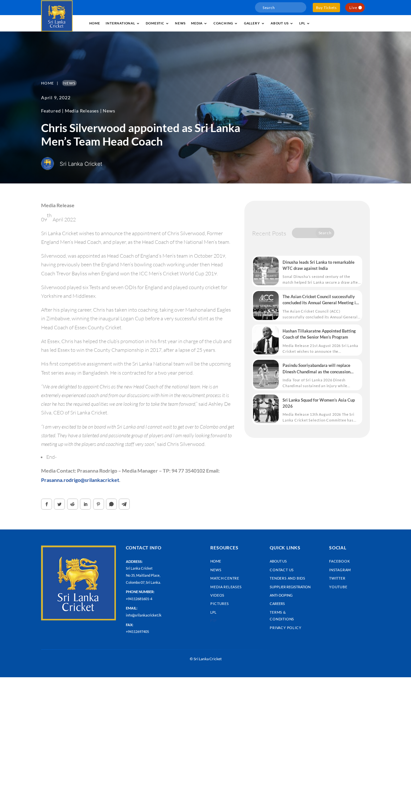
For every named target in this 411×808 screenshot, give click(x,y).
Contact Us (282, 570)
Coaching (223, 23)
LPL (302, 23)
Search (325, 232)
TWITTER (337, 578)
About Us (278, 561)
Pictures (219, 603)
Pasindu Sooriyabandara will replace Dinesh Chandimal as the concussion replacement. (316, 369)
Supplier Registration (290, 587)
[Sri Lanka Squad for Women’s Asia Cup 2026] (266, 409)
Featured (51, 110)
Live (353, 7)
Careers (277, 603)
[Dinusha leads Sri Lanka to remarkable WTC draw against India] (266, 271)
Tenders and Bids (287, 578)
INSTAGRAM (340, 570)
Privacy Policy (285, 628)
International (120, 23)
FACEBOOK (339, 561)
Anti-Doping (281, 595)
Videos (217, 595)
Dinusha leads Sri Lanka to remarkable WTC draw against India (318, 265)
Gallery (252, 23)
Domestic (155, 23)
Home (94, 23)
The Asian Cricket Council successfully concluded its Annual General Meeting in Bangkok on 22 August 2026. (320, 300)
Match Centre (224, 578)
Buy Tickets (326, 7)
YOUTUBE (338, 587)
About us (279, 23)
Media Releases (82, 110)
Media (197, 23)
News (180, 23)
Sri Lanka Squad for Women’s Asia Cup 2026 (319, 403)
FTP (213, 620)
